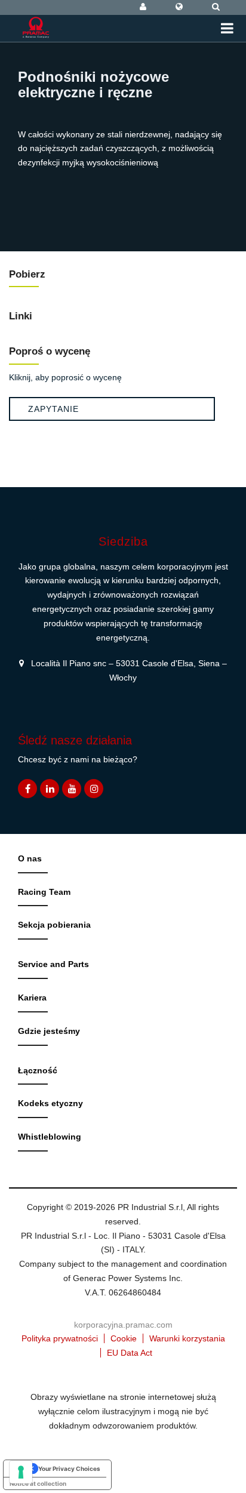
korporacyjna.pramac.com (123, 1324)
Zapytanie (53, 409)
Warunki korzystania (187, 1338)
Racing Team (44, 892)
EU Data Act (129, 1352)
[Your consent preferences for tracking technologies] (21, 1472)
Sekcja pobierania (54, 924)
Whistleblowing (49, 1136)
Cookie (123, 1338)
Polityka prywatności (59, 1338)
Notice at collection (38, 1483)
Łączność (37, 1070)
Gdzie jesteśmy (49, 1031)
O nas (30, 858)
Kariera (32, 997)
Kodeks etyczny (50, 1103)
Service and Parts (53, 964)
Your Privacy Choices (69, 1468)
